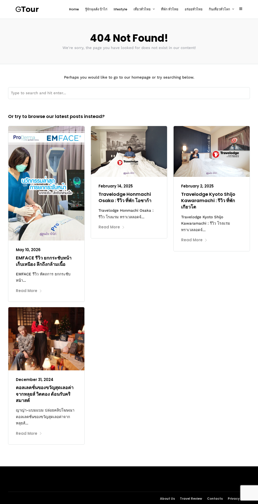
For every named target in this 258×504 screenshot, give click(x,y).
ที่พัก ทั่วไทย (169, 9)
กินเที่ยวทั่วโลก (219, 9)
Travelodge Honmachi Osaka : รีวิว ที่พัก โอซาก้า (125, 197)
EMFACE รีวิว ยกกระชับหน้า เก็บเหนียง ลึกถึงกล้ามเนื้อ (44, 261)
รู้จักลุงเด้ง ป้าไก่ (96, 9)
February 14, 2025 (116, 186)
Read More (26, 290)
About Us (167, 498)
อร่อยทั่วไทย (194, 9)
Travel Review (191, 498)
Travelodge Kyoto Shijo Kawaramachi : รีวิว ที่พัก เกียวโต (208, 200)
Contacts (215, 498)
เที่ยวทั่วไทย (142, 9)
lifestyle (120, 9)
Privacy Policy (239, 498)
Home (74, 9)
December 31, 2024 (34, 379)
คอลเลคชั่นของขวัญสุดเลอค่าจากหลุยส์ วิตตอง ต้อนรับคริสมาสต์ (45, 393)
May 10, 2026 (28, 249)
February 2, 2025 (197, 186)
